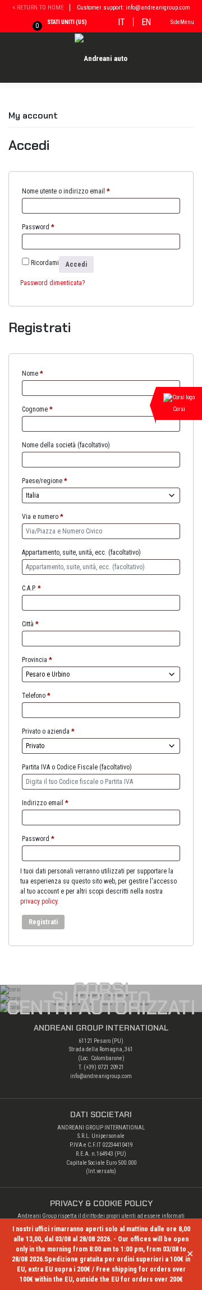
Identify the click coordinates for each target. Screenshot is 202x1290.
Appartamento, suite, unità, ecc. (81, 552)
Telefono (36, 696)
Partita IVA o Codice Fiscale (77, 767)
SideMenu (182, 22)
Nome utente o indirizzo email (66, 191)
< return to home (38, 7)
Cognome (37, 409)
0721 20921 (111, 1067)
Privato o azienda (48, 731)
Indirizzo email (45, 803)
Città (30, 624)
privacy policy (38, 901)
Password (38, 227)
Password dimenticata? (52, 283)
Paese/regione (44, 481)
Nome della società (66, 445)
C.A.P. (31, 588)
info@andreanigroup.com (101, 1076)
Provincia (37, 660)
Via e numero (42, 517)
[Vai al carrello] (29, 23)
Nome (32, 373)
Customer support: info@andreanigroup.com (133, 7)
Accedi (76, 264)
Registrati (43, 922)
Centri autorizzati (101, 1007)
